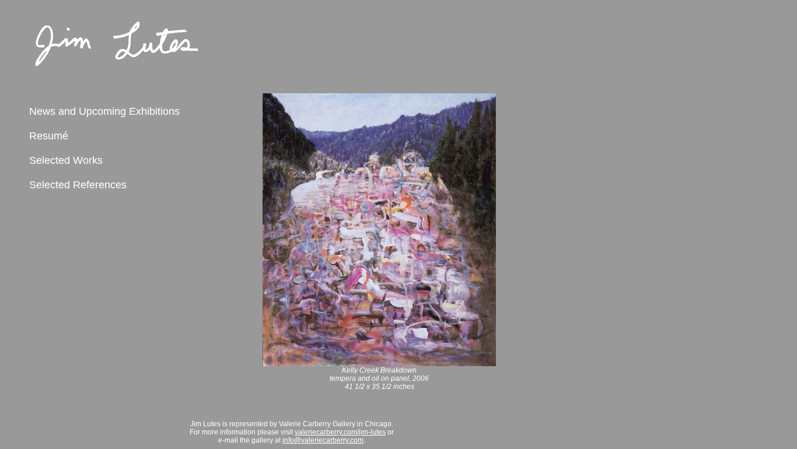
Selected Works (66, 160)
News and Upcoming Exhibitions (104, 111)
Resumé (48, 136)
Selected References (78, 185)
